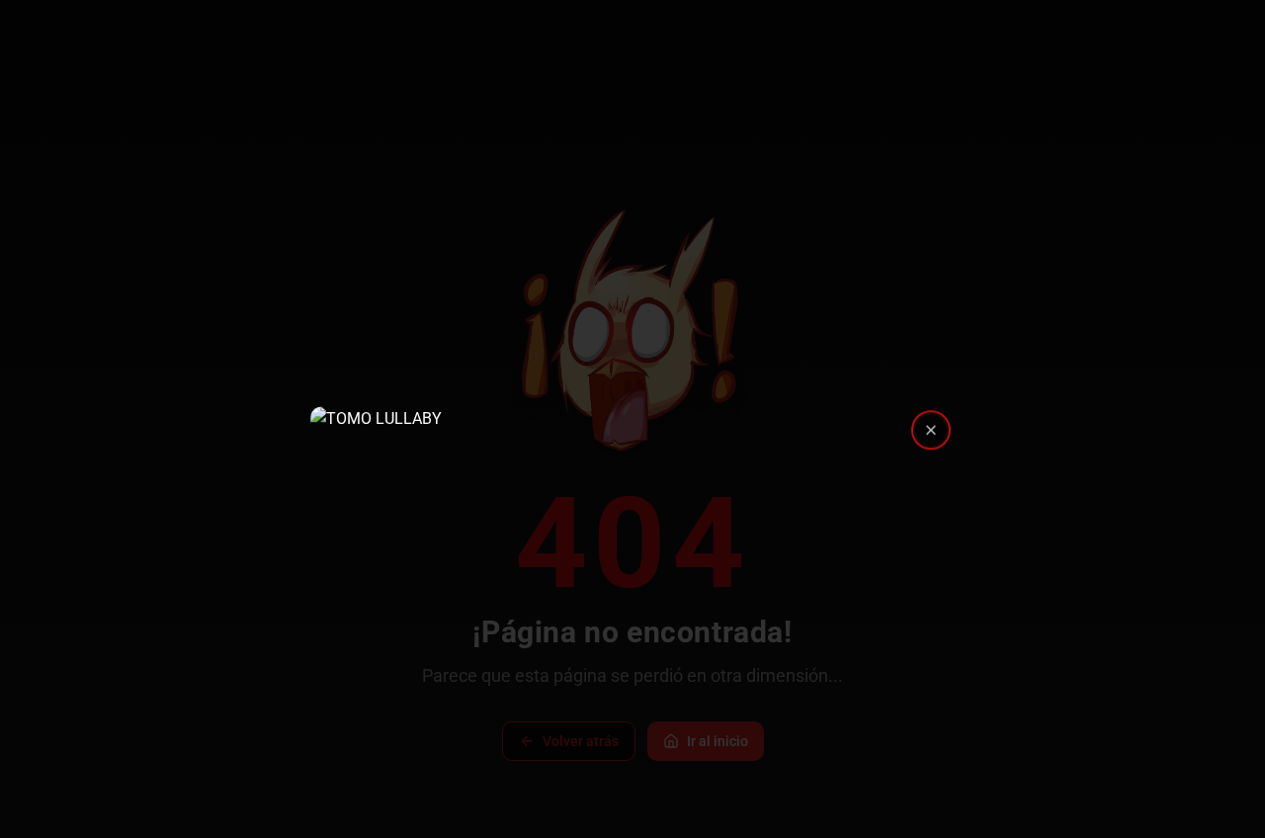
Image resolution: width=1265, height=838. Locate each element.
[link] (632, 419)
